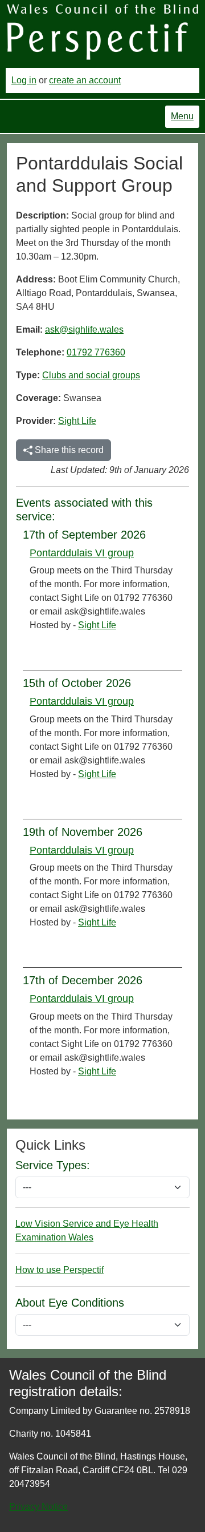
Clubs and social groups (91, 375)
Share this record (68, 450)
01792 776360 (96, 352)
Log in (23, 80)
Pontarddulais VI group (82, 553)
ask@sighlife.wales (84, 329)
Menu (182, 116)
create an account (85, 80)
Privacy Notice (38, 1506)
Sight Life (77, 421)
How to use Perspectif (59, 1270)
